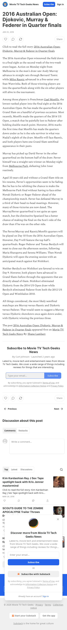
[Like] (5, 39)
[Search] (61, 469)
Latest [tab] (14, 469)
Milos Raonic (17, 79)
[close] (57, 519)
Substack (18, 623)
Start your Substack (25, 615)
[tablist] (15, 431)
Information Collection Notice (39, 584)
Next (56, 408)
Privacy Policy (33, 587)
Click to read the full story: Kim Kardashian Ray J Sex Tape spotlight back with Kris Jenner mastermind (25, 491)
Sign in (60, 4)
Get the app (49, 615)
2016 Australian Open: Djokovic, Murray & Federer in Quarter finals (31, 49)
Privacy (39, 604)
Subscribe (49, 4)
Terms (48, 604)
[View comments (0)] (13, 39)
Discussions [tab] (26, 469)
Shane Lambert (36, 334)
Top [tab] (6, 469)
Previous (12, 408)
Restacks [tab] (23, 430)
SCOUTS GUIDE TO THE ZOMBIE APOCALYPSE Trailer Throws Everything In (22, 512)
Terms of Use (49, 581)
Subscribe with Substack (35, 574)
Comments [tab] (9, 430)
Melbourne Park (18, 166)
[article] (33, 489)
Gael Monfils (51, 100)
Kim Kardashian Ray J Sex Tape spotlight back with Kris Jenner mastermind (23, 482)
